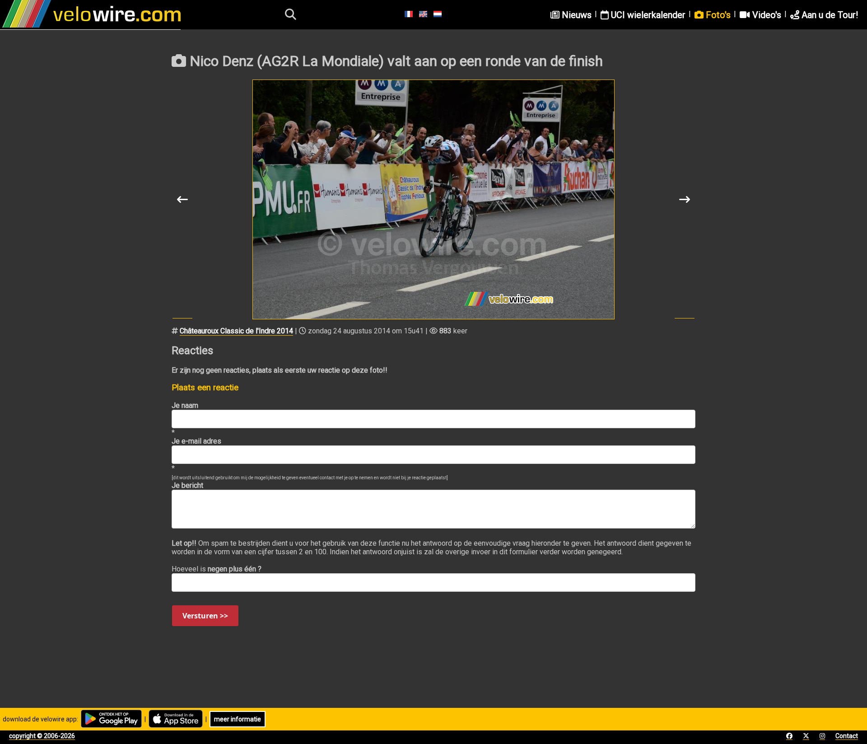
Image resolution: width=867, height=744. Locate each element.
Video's (765, 14)
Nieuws (575, 14)
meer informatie (237, 719)
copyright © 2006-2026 (42, 735)
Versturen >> (205, 616)
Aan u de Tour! (828, 14)
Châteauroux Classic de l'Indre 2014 (236, 331)
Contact (846, 735)
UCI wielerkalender (647, 14)
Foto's (717, 14)
